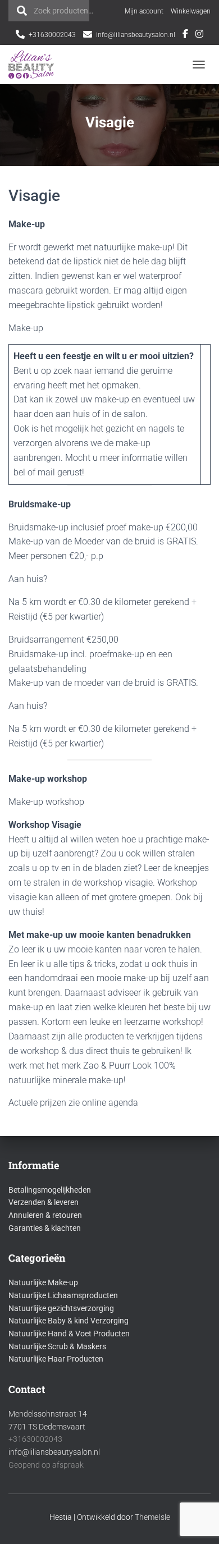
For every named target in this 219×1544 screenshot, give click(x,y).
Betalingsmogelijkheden (49, 1189)
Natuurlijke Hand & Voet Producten (69, 1333)
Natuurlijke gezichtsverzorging (61, 1308)
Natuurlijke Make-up (43, 1282)
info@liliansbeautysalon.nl (135, 35)
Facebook (185, 35)
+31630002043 (52, 35)
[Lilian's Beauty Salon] (35, 65)
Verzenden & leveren (43, 1202)
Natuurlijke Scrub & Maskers (57, 1346)
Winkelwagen (191, 11)
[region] (109, 1485)
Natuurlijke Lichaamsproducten (63, 1295)
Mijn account (144, 11)
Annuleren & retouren (45, 1215)
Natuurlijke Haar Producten (55, 1358)
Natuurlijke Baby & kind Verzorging (68, 1320)
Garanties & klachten (44, 1228)
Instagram (199, 35)
